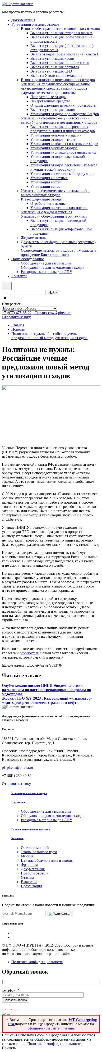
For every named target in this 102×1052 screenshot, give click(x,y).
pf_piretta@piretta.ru (17, 767)
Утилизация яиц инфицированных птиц (63, 152)
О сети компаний (35, 848)
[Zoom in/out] (18, 1009)
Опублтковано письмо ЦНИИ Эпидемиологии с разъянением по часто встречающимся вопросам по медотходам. (46, 689)
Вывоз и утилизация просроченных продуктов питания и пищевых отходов (62, 129)
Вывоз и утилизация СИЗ (51, 71)
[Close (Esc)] (4, 1009)
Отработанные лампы (48, 203)
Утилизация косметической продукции (62, 174)
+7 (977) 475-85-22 (17, 313)
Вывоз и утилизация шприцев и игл (59, 63)
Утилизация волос (45, 186)
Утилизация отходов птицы (52, 139)
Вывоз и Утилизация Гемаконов (56, 75)
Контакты (19, 276)
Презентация (31, 886)
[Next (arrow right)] (8, 1014)
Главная (17, 325)
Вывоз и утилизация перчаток (54, 67)
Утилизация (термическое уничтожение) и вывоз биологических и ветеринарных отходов (59, 120)
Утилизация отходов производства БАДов (64, 114)
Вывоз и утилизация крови (52, 58)
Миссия (27, 856)
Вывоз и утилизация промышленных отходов (58, 80)
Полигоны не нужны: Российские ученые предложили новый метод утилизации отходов (49, 336)
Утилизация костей (45, 182)
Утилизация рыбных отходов (54, 148)
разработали (29, 653)
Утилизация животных (49, 178)
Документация (23, 20)
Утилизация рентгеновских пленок (59, 208)
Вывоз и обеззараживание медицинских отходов (60, 29)
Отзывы (27, 877)
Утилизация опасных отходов (35, 24)
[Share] (8, 1009)
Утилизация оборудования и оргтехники (54, 216)
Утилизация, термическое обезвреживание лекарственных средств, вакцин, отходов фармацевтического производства (55, 88)
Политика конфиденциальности (37, 962)
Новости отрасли (35, 873)
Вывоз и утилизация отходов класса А (61, 33)
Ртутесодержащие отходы (41, 199)
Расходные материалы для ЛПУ (46, 272)
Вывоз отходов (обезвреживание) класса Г (64, 54)
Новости (18, 329)
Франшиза (29, 865)
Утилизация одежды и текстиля (46, 212)
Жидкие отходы (33, 238)
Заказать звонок (15, 1000)
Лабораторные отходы (48, 97)
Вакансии (29, 882)
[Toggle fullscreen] (13, 1009)
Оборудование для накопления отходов (52, 267)
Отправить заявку (16, 317)
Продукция (18, 802)
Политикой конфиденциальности (54, 1044)
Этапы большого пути (39, 852)
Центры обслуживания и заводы (47, 860)
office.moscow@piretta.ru (51, 313)
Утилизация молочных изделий (56, 135)
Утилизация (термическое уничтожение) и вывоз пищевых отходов (55, 193)
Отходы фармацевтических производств (63, 105)
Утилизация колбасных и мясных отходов (64, 144)
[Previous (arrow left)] (4, 1014)
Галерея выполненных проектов (30, 829)
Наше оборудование (27, 259)
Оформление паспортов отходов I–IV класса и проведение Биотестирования (58, 252)
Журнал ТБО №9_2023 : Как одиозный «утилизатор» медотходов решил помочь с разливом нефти (47, 700)
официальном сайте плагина (51, 1028)
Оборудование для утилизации (46, 263)
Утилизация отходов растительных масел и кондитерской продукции (63, 167)
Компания (17, 838)
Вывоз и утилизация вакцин (53, 110)
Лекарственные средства (50, 101)
